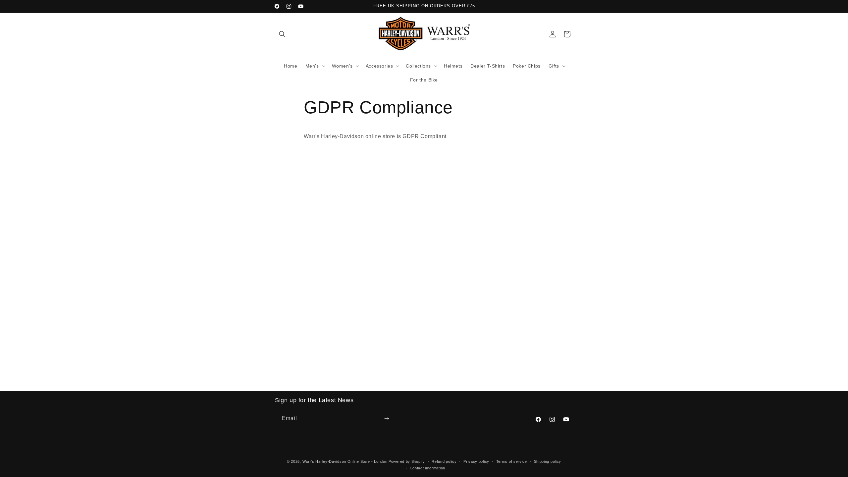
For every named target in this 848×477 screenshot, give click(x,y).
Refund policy (444, 461)
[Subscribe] (386, 418)
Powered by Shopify (407, 461)
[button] (282, 34)
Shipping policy (547, 461)
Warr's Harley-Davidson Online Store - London (345, 461)
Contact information (427, 468)
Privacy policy (476, 461)
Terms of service (511, 461)
